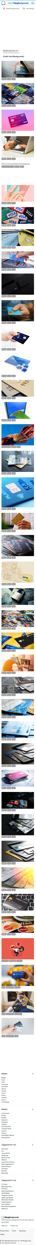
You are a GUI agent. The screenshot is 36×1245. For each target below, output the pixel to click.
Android (4, 1097)
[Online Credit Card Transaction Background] (18, 729)
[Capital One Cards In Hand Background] (18, 1026)
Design (4, 1115)
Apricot (4, 1089)
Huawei (4, 1117)
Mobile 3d (5, 1208)
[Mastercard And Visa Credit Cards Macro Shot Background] (18, 924)
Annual (4, 1091)
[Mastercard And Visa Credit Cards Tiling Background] (18, 93)
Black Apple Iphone (8, 1164)
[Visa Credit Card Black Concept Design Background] (18, 284)
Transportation (6, 1128)
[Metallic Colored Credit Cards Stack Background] (18, 878)
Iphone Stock (6, 1157)
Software (5, 1168)
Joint (3, 1082)
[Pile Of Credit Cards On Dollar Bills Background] (18, 685)
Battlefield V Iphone (8, 1135)
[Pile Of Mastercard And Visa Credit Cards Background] (18, 618)
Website (4, 1160)
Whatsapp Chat (7, 1186)
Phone (4, 1095)
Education (5, 1149)
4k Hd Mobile (6, 1193)
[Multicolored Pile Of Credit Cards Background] (18, 851)
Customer (5, 1084)
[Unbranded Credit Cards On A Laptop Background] (18, 902)
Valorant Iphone (7, 1202)
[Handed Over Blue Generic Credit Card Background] (18, 337)
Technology (5, 1102)
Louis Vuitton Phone (8, 1162)
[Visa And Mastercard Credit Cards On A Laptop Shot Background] (18, 800)
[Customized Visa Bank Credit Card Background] (18, 120)
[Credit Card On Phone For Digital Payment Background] (18, 410)
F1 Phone (4, 1184)
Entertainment (6, 1126)
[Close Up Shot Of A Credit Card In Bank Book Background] (18, 572)
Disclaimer (22, 1231)
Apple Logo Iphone (7, 1197)
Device (4, 1100)
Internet (4, 1131)
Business (5, 1120)
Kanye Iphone (6, 1137)
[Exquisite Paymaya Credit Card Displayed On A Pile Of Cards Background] (18, 641)
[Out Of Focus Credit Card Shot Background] (18, 707)
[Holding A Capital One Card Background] (18, 975)
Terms (14, 1231)
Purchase (5, 1086)
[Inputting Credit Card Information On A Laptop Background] (18, 147)
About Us (4, 1225)
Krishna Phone (6, 1166)
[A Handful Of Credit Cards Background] (18, 435)
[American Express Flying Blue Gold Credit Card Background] (18, 521)
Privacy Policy (4, 1231)
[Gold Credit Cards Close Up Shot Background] (18, 388)
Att (3, 1151)
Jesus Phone (6, 1153)
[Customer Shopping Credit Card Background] (18, 949)
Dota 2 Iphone (6, 1204)
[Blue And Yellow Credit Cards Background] (18, 237)
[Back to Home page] (3, 3)
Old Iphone (5, 1155)
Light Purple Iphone (8, 1191)
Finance (4, 1133)
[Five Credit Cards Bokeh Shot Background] (16, 164)
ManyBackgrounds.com (10, 50)
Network (4, 1171)
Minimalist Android (7, 1200)
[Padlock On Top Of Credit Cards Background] (18, 596)
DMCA (2, 1234)
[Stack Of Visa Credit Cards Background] (18, 215)
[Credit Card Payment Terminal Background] (18, 259)
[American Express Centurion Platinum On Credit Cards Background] (18, 461)
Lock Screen (5, 1113)
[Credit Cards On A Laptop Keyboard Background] (18, 545)
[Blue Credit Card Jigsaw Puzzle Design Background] (18, 364)
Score (3, 1093)
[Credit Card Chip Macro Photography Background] (18, 492)
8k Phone (4, 1189)
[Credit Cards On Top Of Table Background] (18, 754)
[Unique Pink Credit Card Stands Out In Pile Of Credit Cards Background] (18, 778)
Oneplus (4, 1124)
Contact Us (14, 1225)
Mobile (4, 1078)
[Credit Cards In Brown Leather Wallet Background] (18, 69)
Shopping (5, 1122)
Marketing (5, 1173)
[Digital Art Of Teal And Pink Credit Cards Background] (18, 193)
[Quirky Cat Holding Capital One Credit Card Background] (18, 1002)
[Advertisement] (18, 30)
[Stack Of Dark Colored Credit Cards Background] (18, 824)
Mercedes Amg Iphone (9, 1206)
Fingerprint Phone (7, 1195)
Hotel (3, 1080)
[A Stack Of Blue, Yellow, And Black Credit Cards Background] (18, 663)
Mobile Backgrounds (12, 8)
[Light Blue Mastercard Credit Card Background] (18, 310)
